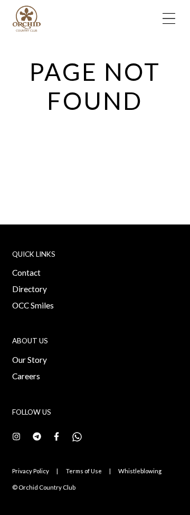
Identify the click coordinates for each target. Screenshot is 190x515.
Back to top (137, 488)
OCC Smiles (33, 305)
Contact (26, 272)
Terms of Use (84, 470)
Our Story (29, 359)
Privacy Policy (30, 470)
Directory (29, 289)
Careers (26, 376)
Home (28, 47)
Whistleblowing (140, 470)
